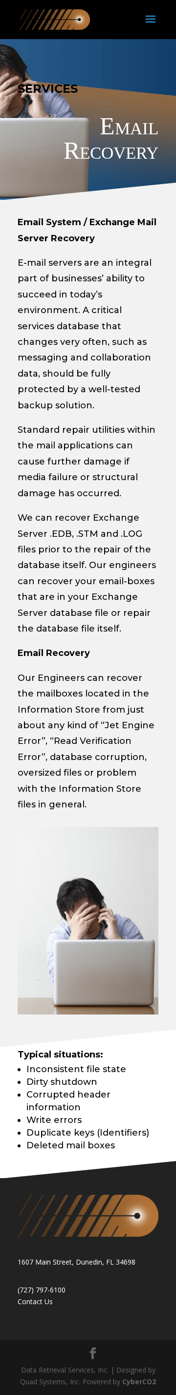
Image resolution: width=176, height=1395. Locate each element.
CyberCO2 (139, 1381)
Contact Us (35, 1301)
